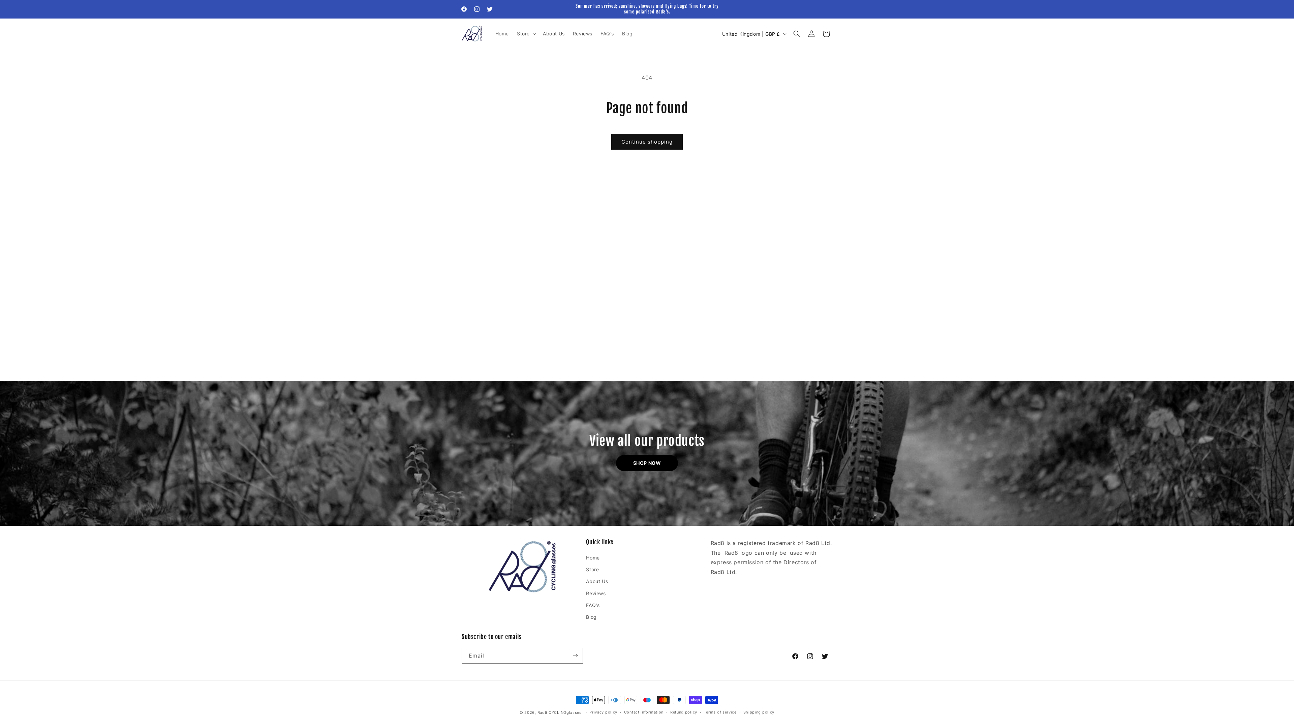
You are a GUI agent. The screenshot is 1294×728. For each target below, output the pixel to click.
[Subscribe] (575, 656)
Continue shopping (647, 142)
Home (592, 557)
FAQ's (592, 605)
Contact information (644, 712)
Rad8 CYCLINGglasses (559, 712)
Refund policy (683, 712)
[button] (526, 34)
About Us (597, 581)
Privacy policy (603, 712)
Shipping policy (759, 712)
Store (592, 569)
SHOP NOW (647, 463)
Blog (591, 617)
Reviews (596, 593)
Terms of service (720, 712)
